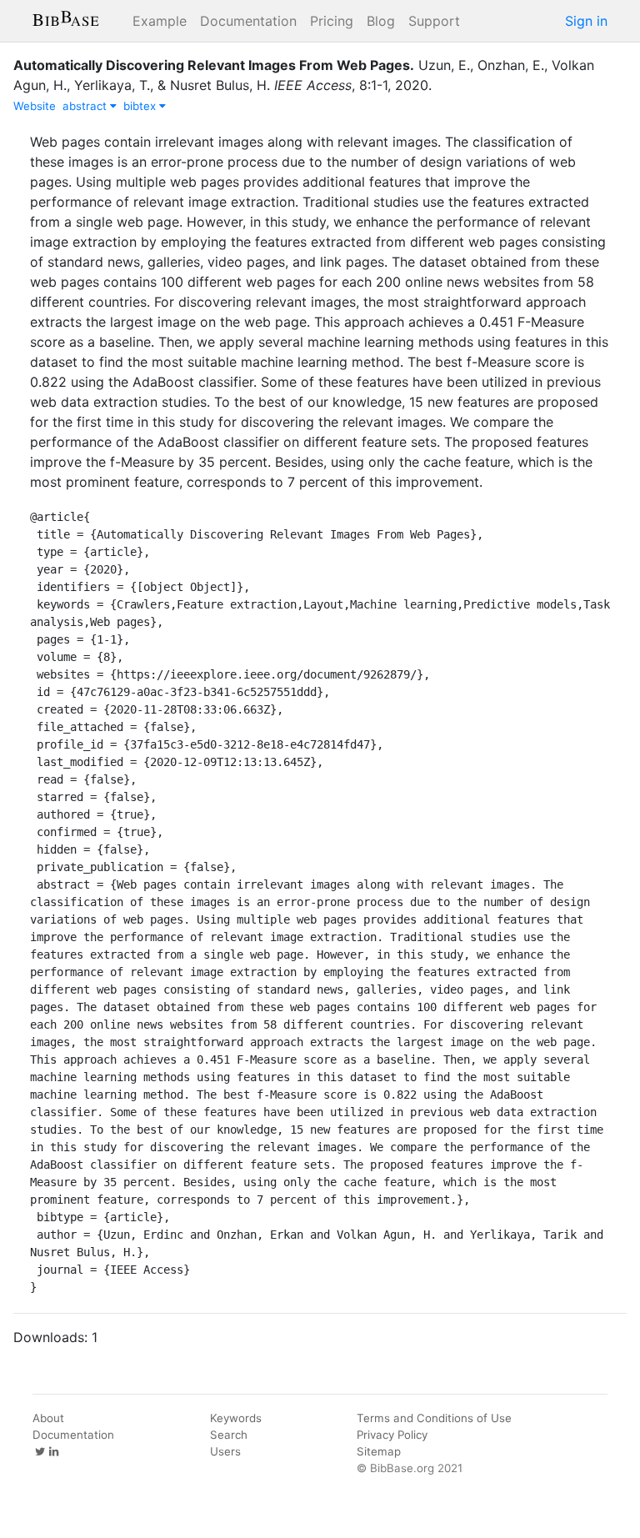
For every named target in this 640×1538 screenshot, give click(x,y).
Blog (381, 21)
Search (229, 1434)
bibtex (141, 106)
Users (225, 1451)
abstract (86, 106)
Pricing (331, 21)
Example (159, 21)
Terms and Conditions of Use (434, 1418)
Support (434, 21)
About (48, 1418)
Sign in (586, 21)
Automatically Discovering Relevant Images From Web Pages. (213, 65)
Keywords (236, 1418)
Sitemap (379, 1451)
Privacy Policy (392, 1434)
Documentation (248, 21)
